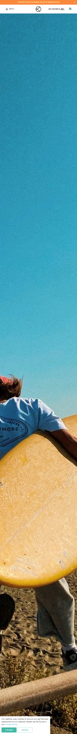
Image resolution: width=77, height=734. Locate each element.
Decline (25, 730)
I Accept (9, 730)
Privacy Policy (11, 724)
